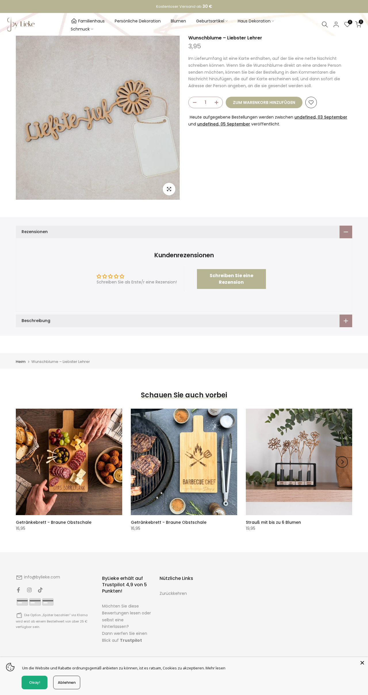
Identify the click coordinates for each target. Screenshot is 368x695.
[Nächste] (342, 462)
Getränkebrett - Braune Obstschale (53, 522)
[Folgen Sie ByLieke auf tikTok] (40, 590)
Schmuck (80, 29)
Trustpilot (131, 640)
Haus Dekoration (254, 21)
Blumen (178, 21)
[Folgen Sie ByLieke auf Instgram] (29, 590)
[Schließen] (362, 663)
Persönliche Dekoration (138, 21)
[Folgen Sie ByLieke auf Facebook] (18, 590)
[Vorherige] (26, 462)
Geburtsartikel (210, 21)
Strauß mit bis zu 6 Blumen (273, 522)
